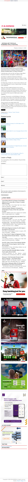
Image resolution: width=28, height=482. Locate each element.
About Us (11, 0)
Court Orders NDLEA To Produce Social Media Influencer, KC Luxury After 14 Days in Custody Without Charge (13, 202)
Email (2, 181)
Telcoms (10, 112)
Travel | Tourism (15, 112)
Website (3, 185)
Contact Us (16, 0)
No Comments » (4, 113)
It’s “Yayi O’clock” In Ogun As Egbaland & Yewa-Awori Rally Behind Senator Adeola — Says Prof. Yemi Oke (14, 236)
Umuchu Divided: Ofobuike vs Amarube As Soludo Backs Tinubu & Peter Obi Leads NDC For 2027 (13, 210)
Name (2, 177)
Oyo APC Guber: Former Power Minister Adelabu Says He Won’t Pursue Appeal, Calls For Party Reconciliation (14, 244)
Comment (3, 163)
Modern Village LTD (21, 480)
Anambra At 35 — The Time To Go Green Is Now (13, 222)
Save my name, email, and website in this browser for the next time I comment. (13, 192)
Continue (14, 206)
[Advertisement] (14, 12)
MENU (24, 26)
